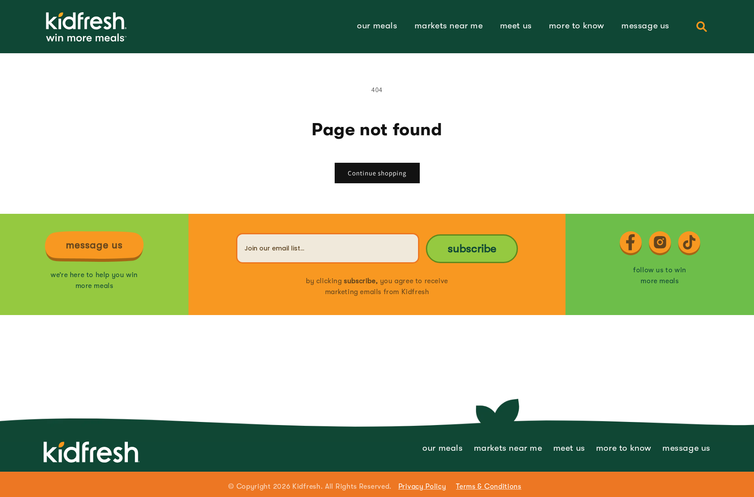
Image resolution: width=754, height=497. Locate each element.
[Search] (701, 26)
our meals (442, 448)
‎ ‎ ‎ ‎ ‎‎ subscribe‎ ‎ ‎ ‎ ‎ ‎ (472, 248)
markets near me (508, 448)
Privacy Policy (422, 486)
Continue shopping (377, 173)
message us (686, 448)
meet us (569, 448)
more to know (623, 448)
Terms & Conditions (488, 486)
